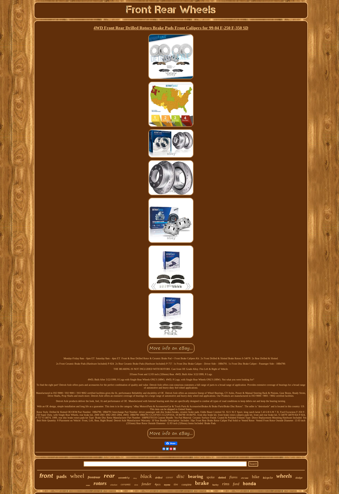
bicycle (268, 477)
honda (249, 483)
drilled (158, 477)
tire (176, 484)
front (46, 475)
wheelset (113, 485)
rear (109, 475)
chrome (244, 478)
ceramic (126, 484)
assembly (124, 478)
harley (215, 484)
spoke (211, 477)
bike (255, 476)
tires (136, 485)
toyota (167, 484)
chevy (135, 478)
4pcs (157, 484)
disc (181, 476)
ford (236, 484)
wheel (77, 476)
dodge (298, 477)
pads (61, 476)
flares (233, 477)
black (146, 476)
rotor (88, 485)
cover (169, 477)
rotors (100, 483)
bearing (195, 476)
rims (225, 484)
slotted (222, 477)
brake (202, 483)
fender (146, 484)
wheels (284, 476)
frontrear (94, 477)
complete (187, 484)
